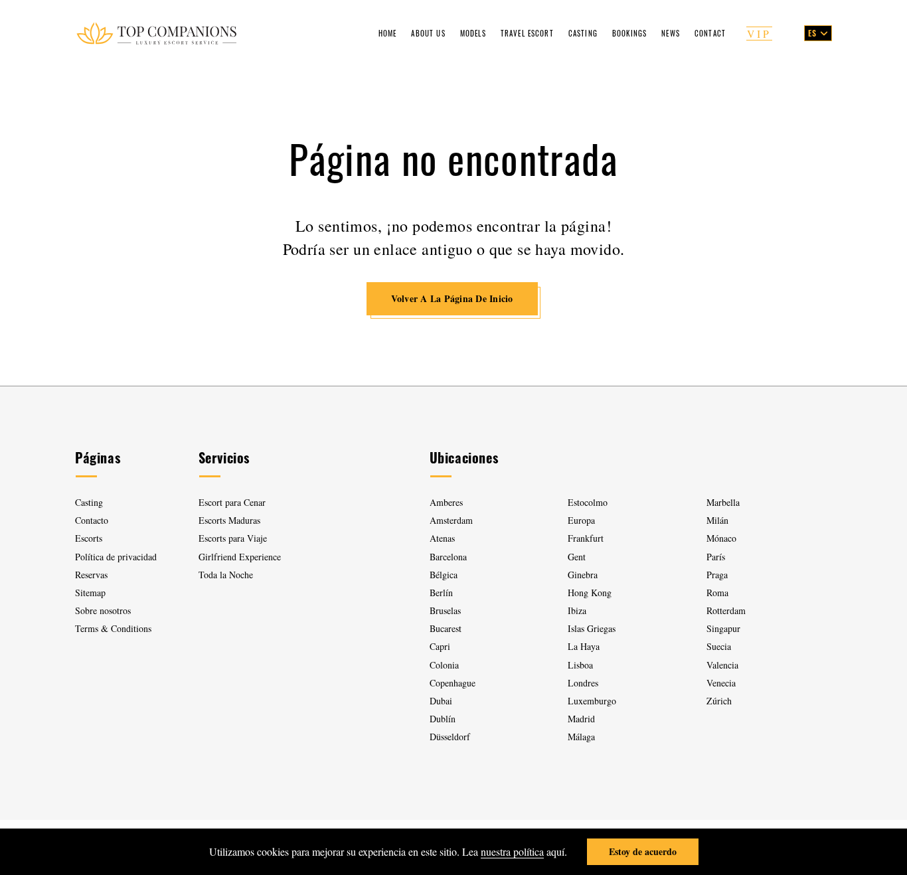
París (715, 556)
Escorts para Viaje (233, 538)
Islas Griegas (592, 628)
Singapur (723, 628)
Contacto (91, 520)
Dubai (441, 700)
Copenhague (452, 682)
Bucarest (445, 628)
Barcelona (448, 556)
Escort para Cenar (232, 502)
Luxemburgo (592, 700)
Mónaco (721, 538)
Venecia (721, 682)
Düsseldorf (450, 736)
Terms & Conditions (113, 628)
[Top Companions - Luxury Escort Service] (156, 33)
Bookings (629, 33)
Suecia (718, 646)
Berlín (441, 592)
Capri (440, 646)
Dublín (442, 718)
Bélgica (443, 574)
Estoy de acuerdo (643, 851)
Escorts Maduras (229, 520)
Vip (759, 33)
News (670, 33)
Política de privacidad (116, 556)
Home (387, 33)
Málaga (581, 736)
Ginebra (583, 574)
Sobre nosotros (103, 610)
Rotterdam (726, 610)
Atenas (442, 538)
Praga (717, 574)
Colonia (444, 665)
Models (473, 33)
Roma (717, 592)
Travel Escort (527, 33)
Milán (717, 520)
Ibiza (577, 610)
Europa (581, 520)
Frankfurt (586, 538)
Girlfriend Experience (240, 556)
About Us (428, 33)
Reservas (91, 574)
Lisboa (580, 665)
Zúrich (719, 700)
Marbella (723, 502)
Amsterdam (451, 520)
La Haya (584, 646)
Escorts (88, 538)
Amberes (446, 502)
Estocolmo (588, 502)
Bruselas (445, 610)
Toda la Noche (226, 574)
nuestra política (512, 851)
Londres (583, 682)
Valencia (722, 665)
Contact (710, 33)
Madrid (581, 718)
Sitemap (90, 592)
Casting (583, 33)
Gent (577, 556)
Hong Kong (590, 592)
